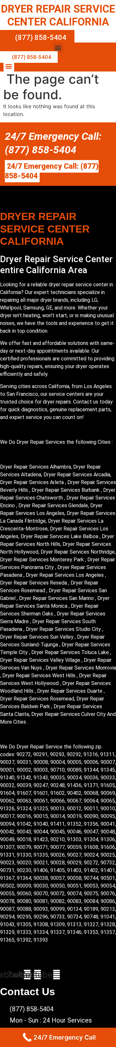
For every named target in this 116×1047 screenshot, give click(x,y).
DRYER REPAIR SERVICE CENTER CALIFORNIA (58, 15)
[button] (58, 48)
